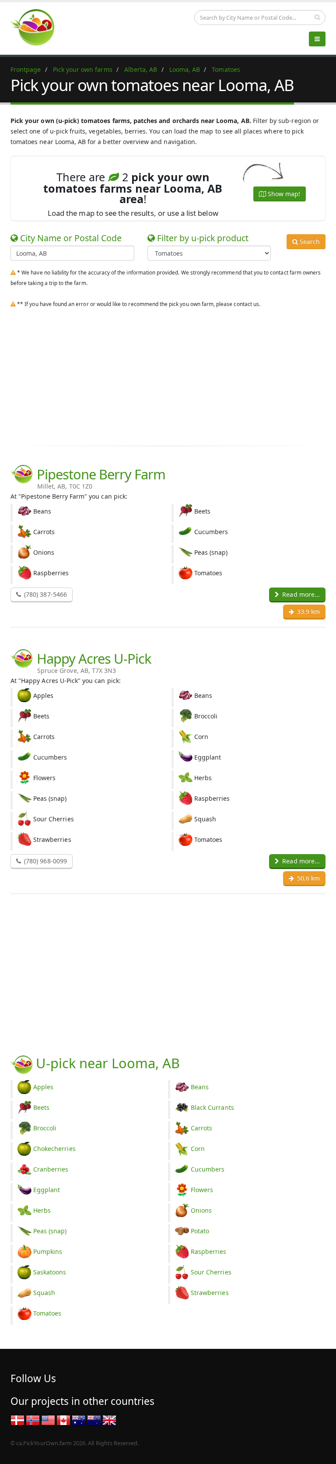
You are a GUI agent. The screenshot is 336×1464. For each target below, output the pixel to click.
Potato (200, 1231)
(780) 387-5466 (44, 594)
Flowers (202, 1190)
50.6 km (307, 878)
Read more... (300, 594)
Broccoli (44, 1128)
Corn (198, 1148)
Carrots (201, 1128)
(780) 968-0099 (44, 861)
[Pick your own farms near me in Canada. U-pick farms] (37, 27)
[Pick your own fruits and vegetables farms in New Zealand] (94, 1419)
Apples (43, 1087)
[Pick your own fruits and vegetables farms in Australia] (79, 1419)
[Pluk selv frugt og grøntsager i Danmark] (17, 1419)
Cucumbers (207, 1169)
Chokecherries (54, 1148)
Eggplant (46, 1190)
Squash (44, 1292)
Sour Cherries (211, 1272)
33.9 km (307, 611)
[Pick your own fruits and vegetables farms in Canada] (63, 1419)
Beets (41, 1107)
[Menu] (317, 39)
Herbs (42, 1210)
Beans (200, 1087)
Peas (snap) (50, 1231)
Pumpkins (47, 1251)
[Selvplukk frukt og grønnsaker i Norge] (33, 1419)
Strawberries (210, 1292)
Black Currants (212, 1107)
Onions (201, 1210)
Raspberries (209, 1251)
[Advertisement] (168, 374)
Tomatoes (47, 1313)
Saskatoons (49, 1272)
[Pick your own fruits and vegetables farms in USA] (48, 1419)
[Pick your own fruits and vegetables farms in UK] (109, 1419)
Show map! (283, 194)
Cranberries (51, 1169)
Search (309, 241)
